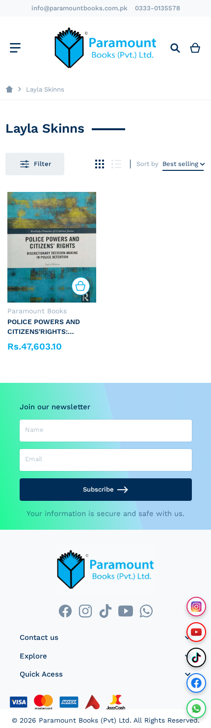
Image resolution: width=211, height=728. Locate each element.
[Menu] (15, 47)
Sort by (147, 163)
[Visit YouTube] (196, 632)
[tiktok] (105, 611)
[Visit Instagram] (196, 606)
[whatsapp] (146, 611)
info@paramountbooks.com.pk (79, 8)
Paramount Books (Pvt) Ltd (84, 720)
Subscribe (98, 489)
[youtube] (126, 611)
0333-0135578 (157, 8)
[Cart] (195, 47)
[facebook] (65, 611)
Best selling (180, 163)
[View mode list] (116, 164)
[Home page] (9, 89)
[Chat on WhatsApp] (196, 708)
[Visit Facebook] (196, 683)
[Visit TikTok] (196, 657)
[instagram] (85, 611)
